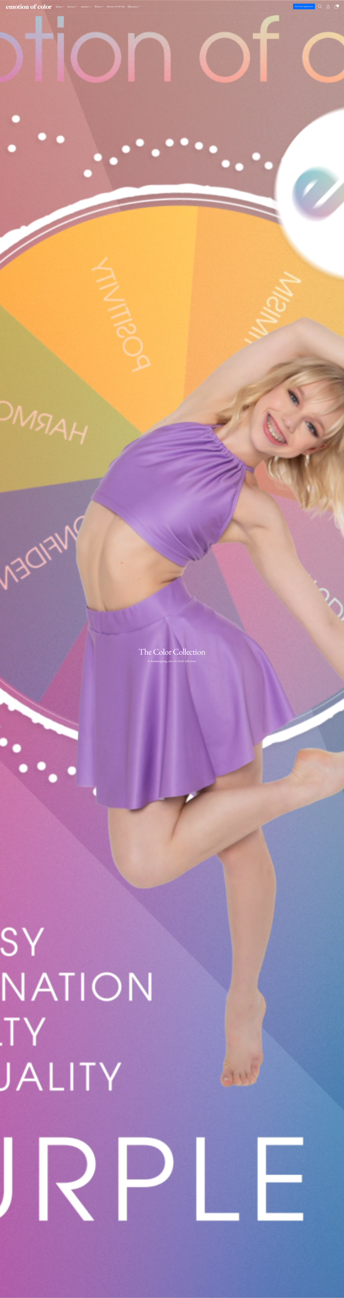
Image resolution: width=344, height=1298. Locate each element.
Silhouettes (133, 6)
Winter (97, 6)
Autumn (85, 6)
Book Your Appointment (304, 6)
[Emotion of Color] (28, 6)
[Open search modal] (320, 6)
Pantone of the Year (116, 6)
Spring (59, 6)
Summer (71, 6)
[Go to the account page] (328, 6)
